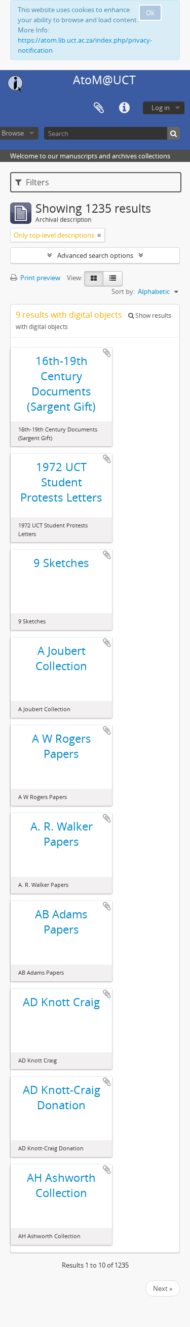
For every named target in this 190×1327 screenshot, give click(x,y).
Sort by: (123, 291)
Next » (162, 1288)
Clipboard (98, 108)
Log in (160, 107)
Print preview (39, 277)
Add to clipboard (107, 353)
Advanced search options (95, 255)
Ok (150, 12)
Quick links (124, 108)
